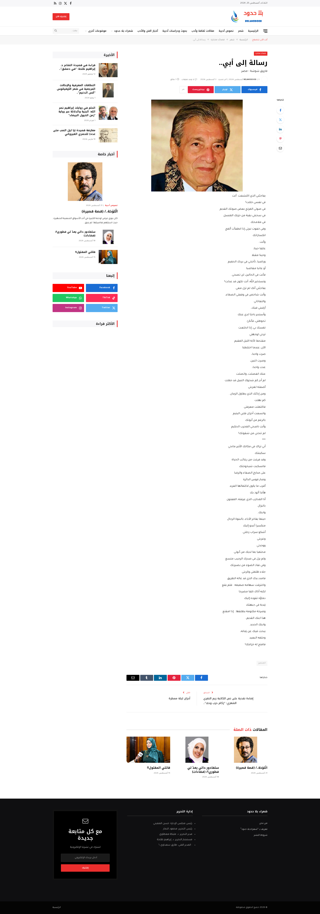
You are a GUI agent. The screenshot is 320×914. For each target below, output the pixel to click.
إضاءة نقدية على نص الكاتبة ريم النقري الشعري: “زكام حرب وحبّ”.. (228, 701)
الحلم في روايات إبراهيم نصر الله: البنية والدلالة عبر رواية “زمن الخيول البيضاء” (77, 111)
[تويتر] (280, 119)
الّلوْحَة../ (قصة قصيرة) (251, 768)
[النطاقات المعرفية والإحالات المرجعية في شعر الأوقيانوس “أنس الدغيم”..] (108, 90)
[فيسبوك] (280, 110)
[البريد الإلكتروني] (280, 148)
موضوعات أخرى (97, 30)
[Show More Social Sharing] (183, 89)
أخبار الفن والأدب (147, 30)
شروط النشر (260, 835)
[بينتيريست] (280, 138)
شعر (241, 30)
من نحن (263, 823)
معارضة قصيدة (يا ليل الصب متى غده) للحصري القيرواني (74, 132)
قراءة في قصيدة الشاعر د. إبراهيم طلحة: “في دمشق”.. (77, 67)
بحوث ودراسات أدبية (174, 30)
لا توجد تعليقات (187, 80)
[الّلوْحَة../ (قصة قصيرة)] (245, 750)
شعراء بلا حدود (123, 30)
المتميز (262, 663)
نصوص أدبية (226, 30)
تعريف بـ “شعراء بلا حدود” (253, 829)
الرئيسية (253, 30)
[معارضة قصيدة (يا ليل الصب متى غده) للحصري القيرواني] (108, 135)
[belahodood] (248, 16)
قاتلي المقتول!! (158, 768)
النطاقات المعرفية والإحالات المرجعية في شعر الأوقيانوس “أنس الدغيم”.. (76, 89)
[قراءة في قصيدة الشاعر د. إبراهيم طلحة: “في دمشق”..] (108, 70)
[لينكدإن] (280, 129)
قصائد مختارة (260, 54)
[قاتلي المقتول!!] (148, 750)
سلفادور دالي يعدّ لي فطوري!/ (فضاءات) (203, 770)
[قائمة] (265, 31)
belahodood (250, 80)
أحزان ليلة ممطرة (179, 698)
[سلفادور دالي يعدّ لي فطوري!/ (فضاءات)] (197, 750)
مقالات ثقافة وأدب (202, 30)
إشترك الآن (61, 17)
